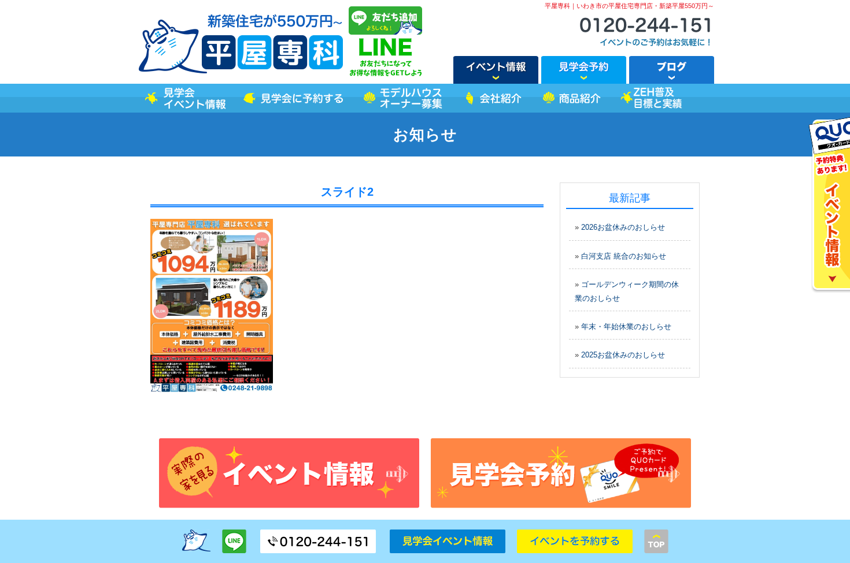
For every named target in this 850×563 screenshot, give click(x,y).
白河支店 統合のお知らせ (623, 256)
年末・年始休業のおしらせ (626, 326)
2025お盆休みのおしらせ (623, 355)
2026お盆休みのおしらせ (623, 227)
